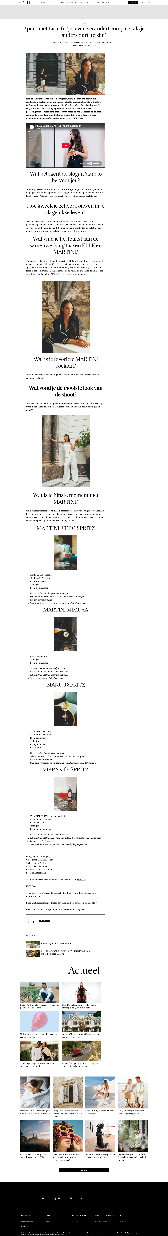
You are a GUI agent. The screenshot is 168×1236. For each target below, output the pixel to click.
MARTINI (55, 274)
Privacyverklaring (103, 1207)
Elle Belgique (27, 1207)
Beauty (52, 3)
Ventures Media (77, 1207)
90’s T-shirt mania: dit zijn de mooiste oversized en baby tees (55, 909)
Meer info (67, 1220)
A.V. (121, 1202)
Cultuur (60, 3)
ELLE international (79, 1202)
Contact (49, 1207)
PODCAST (106, 3)
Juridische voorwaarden (106, 1202)
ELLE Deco (95, 3)
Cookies (24, 1213)
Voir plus (84, 1170)
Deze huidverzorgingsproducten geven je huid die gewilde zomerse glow (61, 902)
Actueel (84, 971)
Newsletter (145, 3)
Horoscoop (72, 3)
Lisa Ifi (64, 105)
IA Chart (123, 1207)
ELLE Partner (64, 42)
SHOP (133, 2)
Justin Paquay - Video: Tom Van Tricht (98, 42)
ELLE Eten (84, 3)
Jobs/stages (51, 1202)
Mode (43, 3)
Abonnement (26, 1202)
